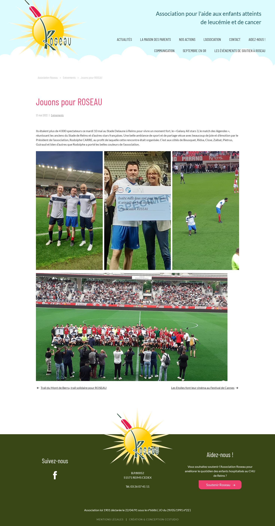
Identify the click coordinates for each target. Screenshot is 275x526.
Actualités (124, 39)
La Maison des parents (155, 39)
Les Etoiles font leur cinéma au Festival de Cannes (202, 387)
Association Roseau (48, 77)
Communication (164, 50)
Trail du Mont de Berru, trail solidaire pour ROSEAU (74, 387)
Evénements (69, 77)
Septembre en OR (194, 50)
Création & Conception (154, 519)
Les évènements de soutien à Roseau (239, 50)
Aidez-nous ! (257, 39)
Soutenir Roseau (218, 485)
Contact (234, 39)
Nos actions (187, 39)
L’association (212, 39)
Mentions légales (110, 519)
